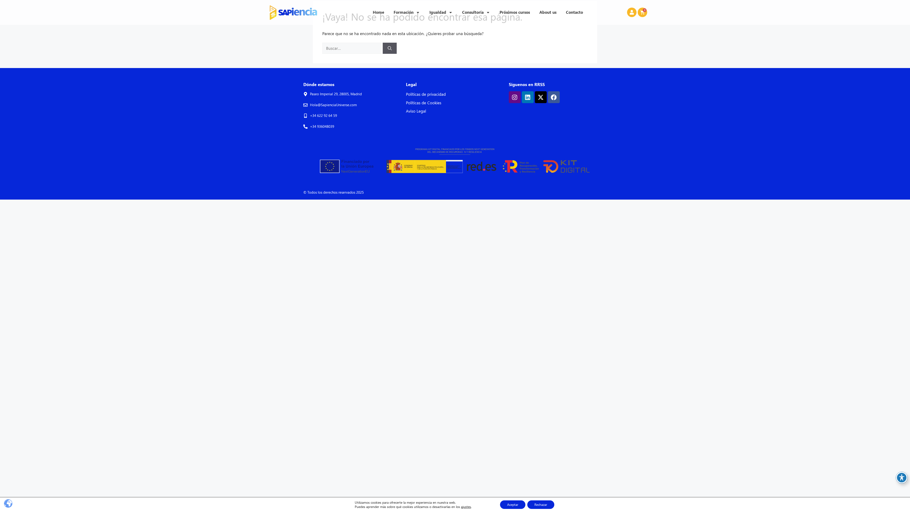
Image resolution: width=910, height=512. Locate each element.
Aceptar (512, 504)
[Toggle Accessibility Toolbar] (901, 477)
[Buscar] (390, 48)
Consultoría (473, 12)
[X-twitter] (541, 97)
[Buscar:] (352, 48)
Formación (404, 12)
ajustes (466, 507)
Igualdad (437, 12)
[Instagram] (515, 97)
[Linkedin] (528, 97)
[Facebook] (554, 97)
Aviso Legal (416, 111)
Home (378, 12)
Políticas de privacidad (426, 94)
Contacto (574, 12)
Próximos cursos (515, 12)
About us (547, 12)
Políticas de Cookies (423, 102)
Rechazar (540, 504)
